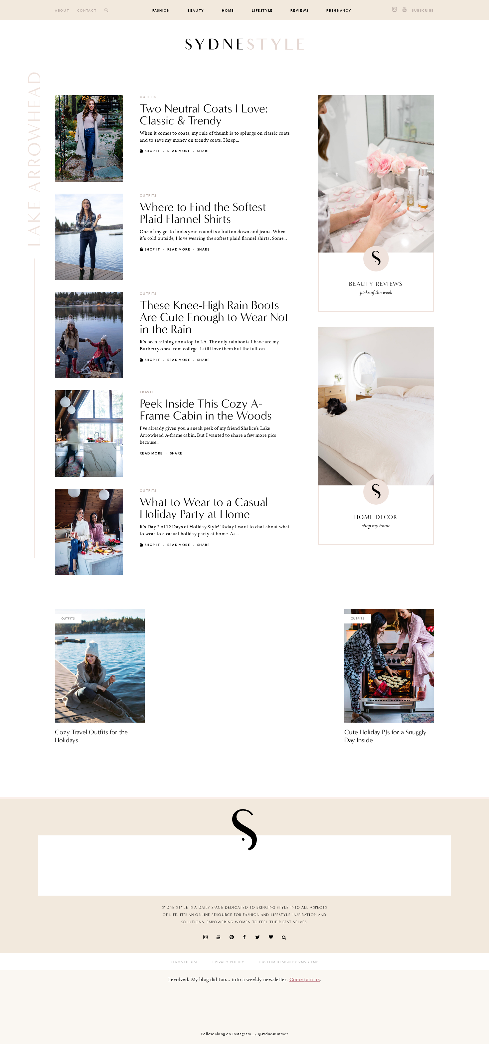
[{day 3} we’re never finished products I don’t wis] (278, 864)
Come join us (304, 979)
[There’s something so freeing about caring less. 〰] (211, 864)
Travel (147, 392)
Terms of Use (184, 962)
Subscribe (423, 11)
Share (203, 151)
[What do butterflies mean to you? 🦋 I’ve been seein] (77, 864)
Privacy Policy (228, 962)
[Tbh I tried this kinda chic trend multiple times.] (345, 864)
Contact (87, 11)
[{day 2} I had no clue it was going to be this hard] (412, 864)
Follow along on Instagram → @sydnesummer (244, 1034)
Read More (66, 754)
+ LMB (312, 962)
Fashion (161, 11)
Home (228, 11)
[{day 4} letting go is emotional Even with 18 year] (144, 864)
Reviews (299, 11)
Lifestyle (262, 11)
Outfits (148, 97)
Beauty (196, 11)
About (62, 11)
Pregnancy (338, 11)
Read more (178, 151)
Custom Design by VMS (282, 962)
